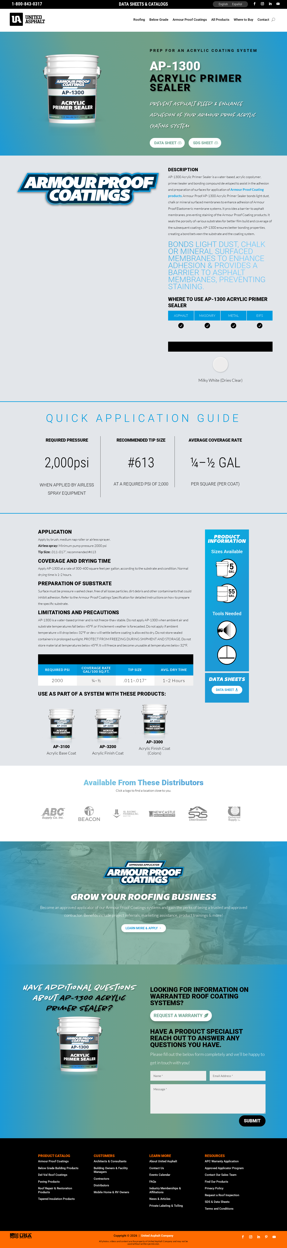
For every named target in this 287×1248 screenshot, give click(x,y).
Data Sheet (225, 690)
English (223, 4)
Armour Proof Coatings (190, 20)
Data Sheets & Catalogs (143, 4)
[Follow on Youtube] (278, 4)
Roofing (139, 20)
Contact (263, 20)
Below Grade (158, 20)
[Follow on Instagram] (262, 4)
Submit (252, 1121)
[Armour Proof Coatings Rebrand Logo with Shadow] (88, 209)
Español (237, 4)
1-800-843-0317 (27, 4)
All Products (220, 20)
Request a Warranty (178, 1015)
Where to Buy (243, 20)
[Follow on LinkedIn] (270, 4)
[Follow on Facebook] (254, 4)
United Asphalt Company (157, 1235)
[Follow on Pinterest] (266, 1237)
